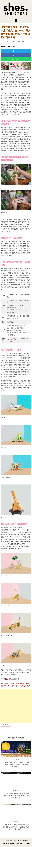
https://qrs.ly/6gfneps (13, 339)
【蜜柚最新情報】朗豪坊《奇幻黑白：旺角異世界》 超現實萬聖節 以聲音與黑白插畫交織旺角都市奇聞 (16, 795)
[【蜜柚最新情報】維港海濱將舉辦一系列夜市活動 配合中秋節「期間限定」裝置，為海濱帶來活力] (16, 748)
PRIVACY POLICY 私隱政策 (23, 843)
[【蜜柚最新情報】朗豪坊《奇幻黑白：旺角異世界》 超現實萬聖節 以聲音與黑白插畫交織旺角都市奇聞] (16, 780)
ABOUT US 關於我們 (9, 843)
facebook (17, 55)
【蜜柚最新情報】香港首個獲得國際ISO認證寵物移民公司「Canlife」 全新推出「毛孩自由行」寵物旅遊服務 (16, 827)
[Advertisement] (16, 706)
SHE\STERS (5, 41)
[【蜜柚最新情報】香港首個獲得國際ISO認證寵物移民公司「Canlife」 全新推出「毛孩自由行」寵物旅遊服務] (16, 811)
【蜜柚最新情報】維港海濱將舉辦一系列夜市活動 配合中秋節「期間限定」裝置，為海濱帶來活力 (16, 764)
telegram (17, 51)
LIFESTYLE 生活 (5, 725)
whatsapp (17, 59)
